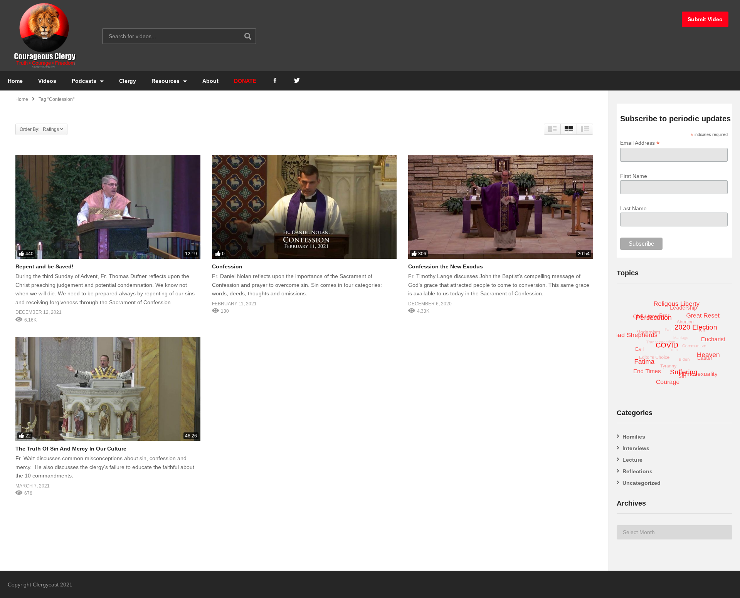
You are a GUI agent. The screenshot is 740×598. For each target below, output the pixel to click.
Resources (166, 81)
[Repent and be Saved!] (107, 207)
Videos (47, 81)
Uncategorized (641, 483)
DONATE (245, 81)
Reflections (637, 471)
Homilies (633, 437)
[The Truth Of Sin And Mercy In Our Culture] (107, 389)
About (210, 81)
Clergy (127, 81)
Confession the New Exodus (445, 266)
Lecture (632, 460)
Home (15, 81)
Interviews (635, 448)
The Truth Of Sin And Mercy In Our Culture (70, 449)
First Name (633, 176)
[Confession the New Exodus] (500, 207)
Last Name (633, 208)
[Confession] (304, 207)
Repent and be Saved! (44, 266)
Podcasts (85, 81)
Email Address (639, 143)
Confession (227, 266)
